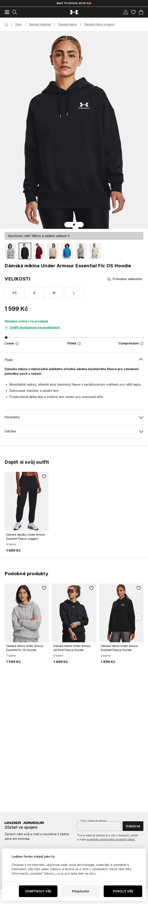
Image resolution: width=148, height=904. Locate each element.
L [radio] (74, 293)
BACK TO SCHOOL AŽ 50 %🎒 (74, 3)
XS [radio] (14, 293)
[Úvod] (6, 24)
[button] (74, 224)
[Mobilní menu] (7, 12)
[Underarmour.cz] (74, 12)
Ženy (18, 24)
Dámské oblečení (40, 24)
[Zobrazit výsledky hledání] (14, 12)
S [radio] (34, 293)
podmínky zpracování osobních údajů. (111, 839)
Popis (9, 360)
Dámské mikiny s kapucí (99, 24)
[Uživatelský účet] (125, 12)
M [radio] (54, 293)
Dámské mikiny (67, 24)
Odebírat (133, 826)
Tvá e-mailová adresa (93, 820)
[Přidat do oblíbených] (44, 476)
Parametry (12, 417)
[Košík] (141, 12)
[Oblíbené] (133, 12)
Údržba (10, 431)
